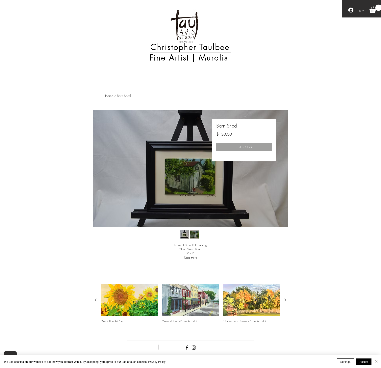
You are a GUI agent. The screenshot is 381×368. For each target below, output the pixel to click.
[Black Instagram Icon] (194, 347)
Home (109, 96)
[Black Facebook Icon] (187, 347)
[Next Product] (285, 299)
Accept (364, 362)
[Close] (376, 361)
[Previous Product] (95, 299)
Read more (190, 257)
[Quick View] (129, 300)
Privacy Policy (156, 362)
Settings (345, 362)
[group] (190, 308)
